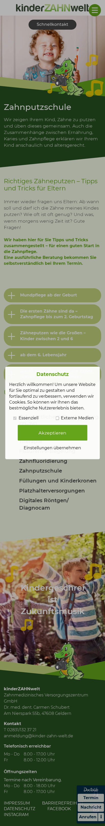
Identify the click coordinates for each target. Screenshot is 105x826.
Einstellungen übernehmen (52, 447)
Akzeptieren (52, 432)
